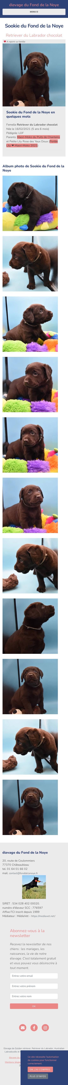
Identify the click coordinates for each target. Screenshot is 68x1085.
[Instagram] (45, 1028)
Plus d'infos (38, 1076)
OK (34, 1006)
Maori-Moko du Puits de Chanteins (38, 137)
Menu (33, 11)
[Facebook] (34, 1028)
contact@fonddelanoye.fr (23, 873)
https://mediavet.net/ (43, 916)
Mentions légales (13, 1062)
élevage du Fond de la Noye (34, 5)
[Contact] (22, 1028)
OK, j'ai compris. (40, 1069)
